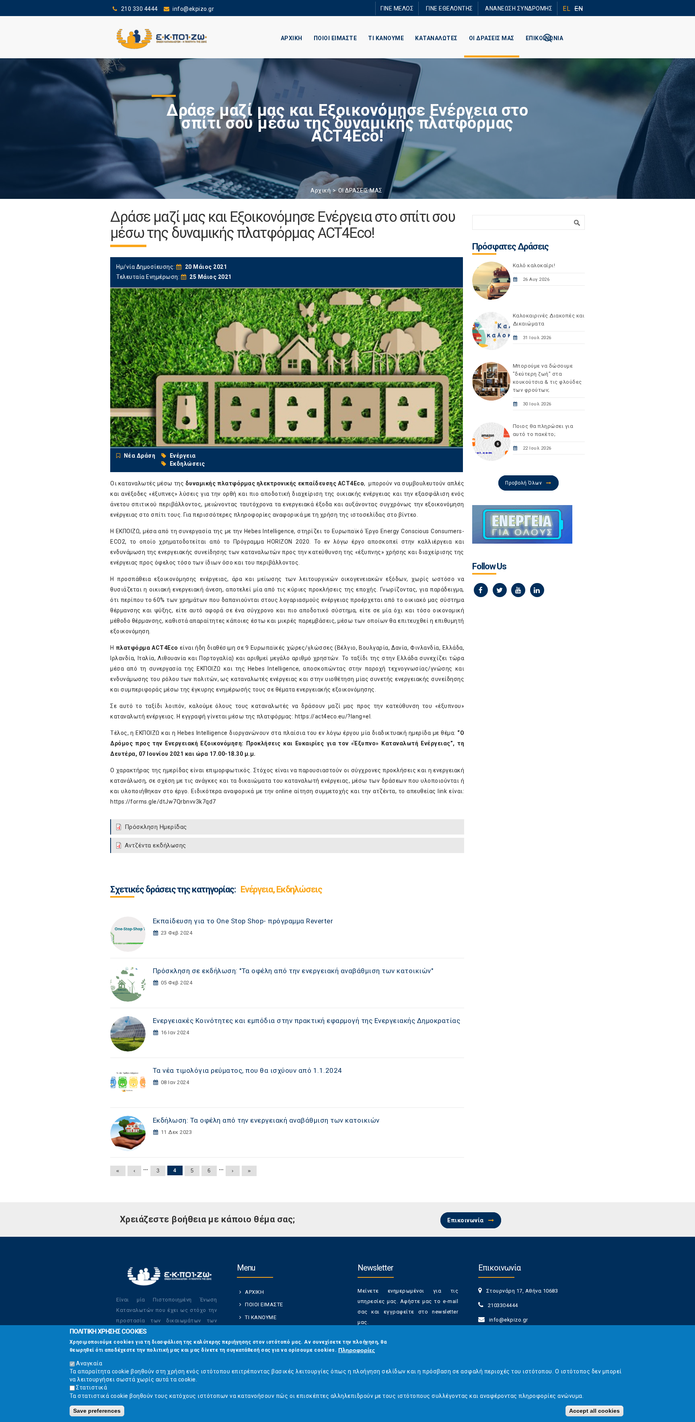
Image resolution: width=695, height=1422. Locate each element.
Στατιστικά (91, 1387)
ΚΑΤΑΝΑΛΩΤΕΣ (436, 38)
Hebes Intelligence (269, 531)
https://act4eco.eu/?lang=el (333, 716)
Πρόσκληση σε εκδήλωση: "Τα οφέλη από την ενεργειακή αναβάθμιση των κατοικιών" (293, 971)
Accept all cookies (594, 1411)
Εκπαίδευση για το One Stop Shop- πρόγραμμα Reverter (243, 921)
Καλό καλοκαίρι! (534, 265)
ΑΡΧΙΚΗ (291, 38)
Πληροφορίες (356, 1350)
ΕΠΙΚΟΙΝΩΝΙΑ (544, 38)
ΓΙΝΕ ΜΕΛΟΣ (420, 8)
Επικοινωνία (465, 1220)
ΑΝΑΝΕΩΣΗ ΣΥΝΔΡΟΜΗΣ (523, 8)
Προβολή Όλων (523, 483)
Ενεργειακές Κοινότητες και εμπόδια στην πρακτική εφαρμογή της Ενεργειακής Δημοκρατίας (307, 1021)
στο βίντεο (402, 515)
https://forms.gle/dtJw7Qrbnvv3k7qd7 (163, 801)
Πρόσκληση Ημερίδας (156, 827)
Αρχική (320, 190)
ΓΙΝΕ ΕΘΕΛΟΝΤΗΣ (464, 8)
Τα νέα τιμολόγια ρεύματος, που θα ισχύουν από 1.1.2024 (247, 1070)
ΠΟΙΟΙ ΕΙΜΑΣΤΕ (335, 38)
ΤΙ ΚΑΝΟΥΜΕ (386, 38)
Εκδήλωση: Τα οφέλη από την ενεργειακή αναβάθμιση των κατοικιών (266, 1120)
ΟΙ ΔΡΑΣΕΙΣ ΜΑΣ (491, 38)
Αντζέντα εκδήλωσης (155, 845)
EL (566, 8)
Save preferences (97, 1411)
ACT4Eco (351, 483)
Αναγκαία (89, 1363)
